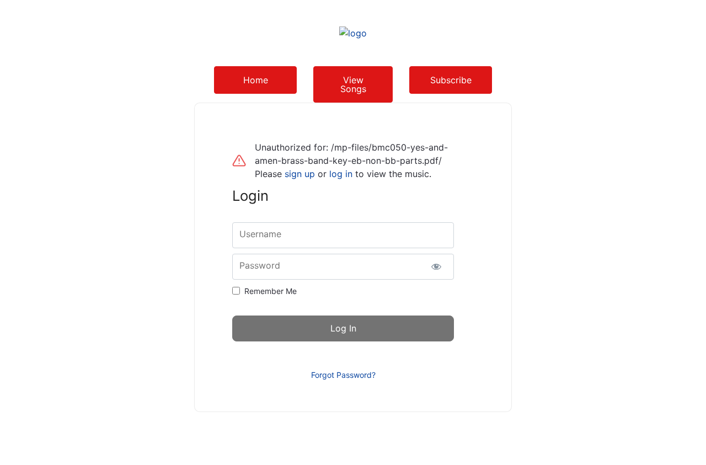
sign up (300, 173)
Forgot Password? (343, 375)
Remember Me (270, 291)
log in (340, 173)
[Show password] (436, 267)
